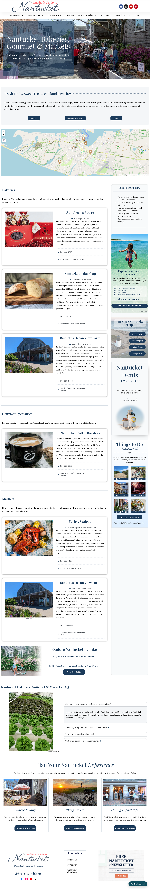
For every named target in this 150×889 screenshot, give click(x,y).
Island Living (121, 15)
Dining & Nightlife (85, 15)
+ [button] (3, 132)
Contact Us (72, 859)
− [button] (3, 134)
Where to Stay (34, 15)
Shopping (105, 15)
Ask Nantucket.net (138, 884)
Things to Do (53, 15)
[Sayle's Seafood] (86, 143)
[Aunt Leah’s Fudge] (83, 139)
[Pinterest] (136, 6)
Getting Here (15, 15)
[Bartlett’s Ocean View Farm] (60, 162)
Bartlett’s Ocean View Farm (80, 338)
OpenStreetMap (136, 175)
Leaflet (121, 175)
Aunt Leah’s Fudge (80, 212)
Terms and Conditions (72, 871)
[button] (8, 229)
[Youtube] (131, 6)
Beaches (70, 15)
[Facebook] (121, 6)
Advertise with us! (28, 873)
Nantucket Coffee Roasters (80, 433)
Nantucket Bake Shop (80, 273)
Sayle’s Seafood (80, 521)
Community (72, 864)
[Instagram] (126, 6)
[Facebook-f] (21, 879)
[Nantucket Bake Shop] (90, 152)
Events (138, 15)
